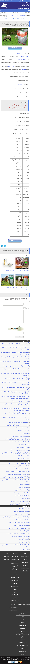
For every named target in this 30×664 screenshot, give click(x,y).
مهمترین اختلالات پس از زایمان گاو (21, 436)
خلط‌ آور (22, 640)
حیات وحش (25, 571)
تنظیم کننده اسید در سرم (22, 645)
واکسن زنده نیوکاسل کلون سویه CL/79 (19, 450)
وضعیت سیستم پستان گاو (23, 430)
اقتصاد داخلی (6, 556)
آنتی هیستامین (15, 569)
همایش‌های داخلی (15, 556)
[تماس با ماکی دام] (27, 1)
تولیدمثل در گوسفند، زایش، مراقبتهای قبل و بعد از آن (17, 439)
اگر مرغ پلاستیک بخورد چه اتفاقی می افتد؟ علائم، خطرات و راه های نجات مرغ (15, 392)
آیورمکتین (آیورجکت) (24, 484)
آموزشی (25, 559)
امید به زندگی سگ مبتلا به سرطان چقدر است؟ (18, 422)
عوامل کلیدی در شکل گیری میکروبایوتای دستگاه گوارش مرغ (15, 453)
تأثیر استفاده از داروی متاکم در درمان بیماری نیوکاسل (17, 533)
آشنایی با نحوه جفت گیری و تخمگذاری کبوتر (19, 504)
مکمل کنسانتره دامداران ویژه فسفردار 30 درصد (8, 288)
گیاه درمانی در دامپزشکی (23, 456)
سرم (15, 572)
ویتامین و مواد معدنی (14, 580)
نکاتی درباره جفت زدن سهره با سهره (20, 531)
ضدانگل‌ (22, 631)
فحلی (25, 92)
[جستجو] (24, 1)
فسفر (23, 251)
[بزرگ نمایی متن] (6, 16)
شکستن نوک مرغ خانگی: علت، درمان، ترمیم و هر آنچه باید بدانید (16, 404)
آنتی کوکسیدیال (14, 600)
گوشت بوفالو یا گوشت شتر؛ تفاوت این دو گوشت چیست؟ (16, 366)
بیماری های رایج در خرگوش (22, 487)
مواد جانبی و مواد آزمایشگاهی (22, 634)
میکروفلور (24, 69)
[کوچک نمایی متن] (5, 16)
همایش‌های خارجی (15, 559)
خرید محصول (14, 47)
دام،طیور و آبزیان (25, 556)
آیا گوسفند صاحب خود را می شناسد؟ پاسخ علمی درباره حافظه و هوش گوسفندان (15, 383)
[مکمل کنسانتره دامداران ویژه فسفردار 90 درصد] (22, 280)
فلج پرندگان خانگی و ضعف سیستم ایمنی (20, 501)
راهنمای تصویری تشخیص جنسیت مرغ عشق (19, 463)
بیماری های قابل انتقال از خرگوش (21, 495)
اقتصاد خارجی (6, 559)
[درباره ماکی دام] (29, 1)
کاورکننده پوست (22, 651)
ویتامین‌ (22, 622)
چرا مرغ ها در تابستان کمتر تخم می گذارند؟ (19, 401)
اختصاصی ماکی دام (25, 568)
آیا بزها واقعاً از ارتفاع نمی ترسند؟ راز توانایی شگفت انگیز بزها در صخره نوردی (15, 344)
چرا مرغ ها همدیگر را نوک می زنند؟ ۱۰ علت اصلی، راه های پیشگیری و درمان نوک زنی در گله (15, 409)
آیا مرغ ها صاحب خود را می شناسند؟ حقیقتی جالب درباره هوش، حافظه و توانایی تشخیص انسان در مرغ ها (15, 397)
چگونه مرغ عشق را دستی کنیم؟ (22, 490)
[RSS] (22, 1)
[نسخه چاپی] (1, 16)
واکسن (14, 597)
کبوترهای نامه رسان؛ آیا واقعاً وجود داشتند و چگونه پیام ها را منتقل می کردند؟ (15, 348)
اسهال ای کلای (25, 549)
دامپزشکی (25, 565)
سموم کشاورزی (13, 610)
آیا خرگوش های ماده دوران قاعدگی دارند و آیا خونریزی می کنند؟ (15, 480)
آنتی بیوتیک (15, 566)
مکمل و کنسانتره (14, 15)
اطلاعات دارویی (21, 15)
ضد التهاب (15, 574)
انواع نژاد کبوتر (25, 498)
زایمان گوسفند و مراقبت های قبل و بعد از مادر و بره (17, 442)
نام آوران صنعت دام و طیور (24, 604)
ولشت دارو (5, 250)
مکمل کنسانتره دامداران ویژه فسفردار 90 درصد (22, 288)
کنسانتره (15, 250)
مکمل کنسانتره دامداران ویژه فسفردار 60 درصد (15, 19)
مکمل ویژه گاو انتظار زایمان (23, 447)
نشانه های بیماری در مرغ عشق (22, 468)
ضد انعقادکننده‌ (22, 625)
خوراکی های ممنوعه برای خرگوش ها (20, 536)
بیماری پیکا (20, 84)
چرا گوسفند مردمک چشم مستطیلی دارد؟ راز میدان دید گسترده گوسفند (15, 379)
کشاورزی (13, 604)
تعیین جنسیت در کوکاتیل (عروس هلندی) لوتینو (18, 474)
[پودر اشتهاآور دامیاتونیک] (7, 263)
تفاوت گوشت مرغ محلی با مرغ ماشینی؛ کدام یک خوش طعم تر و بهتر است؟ (14, 362)
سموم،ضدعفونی (14, 586)
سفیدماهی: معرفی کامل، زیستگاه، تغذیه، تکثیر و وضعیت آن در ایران (15, 418)
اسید (23, 619)
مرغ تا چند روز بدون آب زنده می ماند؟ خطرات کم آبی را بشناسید (16, 414)
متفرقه (14, 592)
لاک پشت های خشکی (24, 542)
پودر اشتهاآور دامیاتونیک (10, 270)
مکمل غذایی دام (10, 250)
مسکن (22, 637)
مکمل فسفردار (21, 250)
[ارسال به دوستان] (3, 16)
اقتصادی (6, 553)
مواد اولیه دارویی (22, 614)
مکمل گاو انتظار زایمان (24, 444)
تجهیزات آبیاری (13, 607)
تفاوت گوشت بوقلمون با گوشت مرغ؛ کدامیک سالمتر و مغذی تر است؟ (15, 357)
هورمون (15, 583)
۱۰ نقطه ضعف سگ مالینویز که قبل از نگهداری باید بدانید (16, 425)
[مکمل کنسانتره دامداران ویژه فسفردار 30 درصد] (7, 280)
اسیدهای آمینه (11, 66)
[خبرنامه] (20, 1)
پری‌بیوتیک (23, 59)
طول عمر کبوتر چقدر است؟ (22, 428)
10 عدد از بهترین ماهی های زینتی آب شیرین (18, 493)
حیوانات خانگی (25, 562)
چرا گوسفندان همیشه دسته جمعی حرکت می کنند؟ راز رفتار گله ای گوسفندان (15, 374)
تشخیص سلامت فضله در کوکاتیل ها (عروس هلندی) (17, 471)
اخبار (25, 553)
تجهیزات (15, 589)
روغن (22, 654)
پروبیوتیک (18, 59)
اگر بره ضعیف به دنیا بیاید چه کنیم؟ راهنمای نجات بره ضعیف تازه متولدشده (15, 369)
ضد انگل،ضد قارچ (15, 577)
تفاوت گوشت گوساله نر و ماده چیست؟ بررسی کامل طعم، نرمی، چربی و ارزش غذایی (15, 353)
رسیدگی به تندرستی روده (23, 458)
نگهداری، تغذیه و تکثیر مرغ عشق (21, 466)
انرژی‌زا (22, 648)
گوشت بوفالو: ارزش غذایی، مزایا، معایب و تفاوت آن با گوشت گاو (15, 388)
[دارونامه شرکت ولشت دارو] (22, 263)
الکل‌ (23, 617)
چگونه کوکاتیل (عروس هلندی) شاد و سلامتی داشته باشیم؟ (16, 477)
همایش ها (15, 553)
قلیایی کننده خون (22, 642)
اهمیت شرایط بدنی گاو (24, 433)
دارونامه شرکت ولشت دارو (24, 270)
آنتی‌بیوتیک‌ (22, 628)
